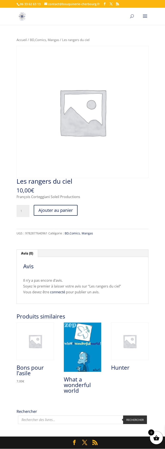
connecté (57, 292)
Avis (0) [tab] (27, 253)
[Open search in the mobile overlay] (82, 419)
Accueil (22, 40)
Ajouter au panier (55, 210)
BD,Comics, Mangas (44, 40)
